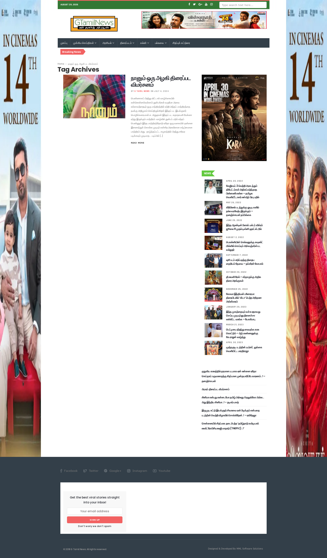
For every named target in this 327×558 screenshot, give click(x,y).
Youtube (164, 470)
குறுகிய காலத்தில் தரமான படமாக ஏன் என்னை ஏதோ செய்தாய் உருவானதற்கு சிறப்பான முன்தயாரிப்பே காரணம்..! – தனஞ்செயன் (233, 376)
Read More (137, 143)
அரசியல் (107, 42)
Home (61, 63)
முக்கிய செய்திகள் (83, 42)
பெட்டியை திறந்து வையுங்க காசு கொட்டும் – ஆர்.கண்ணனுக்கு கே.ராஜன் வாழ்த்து (242, 333)
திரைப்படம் (126, 42)
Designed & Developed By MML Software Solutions (235, 548)
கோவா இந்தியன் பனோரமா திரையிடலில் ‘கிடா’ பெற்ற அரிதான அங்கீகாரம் (244, 297)
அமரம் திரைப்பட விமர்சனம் (216, 389)
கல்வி (143, 42)
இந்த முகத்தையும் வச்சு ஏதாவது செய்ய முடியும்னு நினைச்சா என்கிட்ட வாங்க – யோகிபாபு (243, 315)
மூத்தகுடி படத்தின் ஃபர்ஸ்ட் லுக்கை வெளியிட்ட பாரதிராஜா (244, 349)
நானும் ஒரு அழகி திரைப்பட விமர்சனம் (161, 81)
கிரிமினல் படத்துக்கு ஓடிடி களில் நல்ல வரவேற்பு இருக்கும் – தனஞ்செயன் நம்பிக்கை (242, 211)
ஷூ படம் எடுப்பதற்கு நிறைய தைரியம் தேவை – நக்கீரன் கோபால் (244, 262)
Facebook (70, 470)
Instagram (139, 470)
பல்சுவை (159, 42)
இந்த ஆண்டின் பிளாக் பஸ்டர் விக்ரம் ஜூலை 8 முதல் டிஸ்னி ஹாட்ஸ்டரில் (244, 227)
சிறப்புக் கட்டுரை (181, 42)
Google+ (114, 470)
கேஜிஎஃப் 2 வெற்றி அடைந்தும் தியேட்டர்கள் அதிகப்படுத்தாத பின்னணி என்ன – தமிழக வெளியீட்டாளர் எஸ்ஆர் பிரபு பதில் (242, 191)
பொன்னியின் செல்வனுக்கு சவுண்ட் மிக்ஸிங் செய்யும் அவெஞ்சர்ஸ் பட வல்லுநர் (244, 246)
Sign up (95, 519)
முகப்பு (64, 42)
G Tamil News (142, 91)
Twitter (93, 470)
